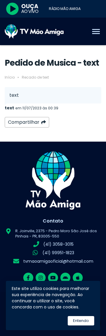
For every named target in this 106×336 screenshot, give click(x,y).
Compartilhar (23, 122)
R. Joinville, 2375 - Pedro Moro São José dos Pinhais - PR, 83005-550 (56, 233)
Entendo (81, 320)
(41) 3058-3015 (58, 244)
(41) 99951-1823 (58, 253)
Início (10, 77)
